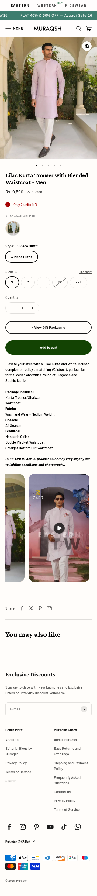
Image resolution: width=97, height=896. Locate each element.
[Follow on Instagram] (22, 827)
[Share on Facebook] (21, 608)
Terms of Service (18, 772)
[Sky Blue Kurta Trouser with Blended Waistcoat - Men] (12, 228)
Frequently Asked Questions (67, 780)
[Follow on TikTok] (64, 827)
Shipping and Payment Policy (71, 766)
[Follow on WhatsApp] (77, 827)
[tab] (47, 5)
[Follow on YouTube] (50, 827)
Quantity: (12, 297)
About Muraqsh (65, 740)
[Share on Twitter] (31, 608)
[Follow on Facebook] (9, 827)
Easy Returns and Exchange (67, 751)
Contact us (62, 792)
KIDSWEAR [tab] (75, 5)
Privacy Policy (16, 763)
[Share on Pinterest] (40, 608)
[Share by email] (49, 608)
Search (10, 781)
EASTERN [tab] (20, 5)
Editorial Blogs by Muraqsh (18, 751)
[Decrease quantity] (12, 308)
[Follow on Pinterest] (36, 827)
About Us (12, 740)
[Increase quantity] (32, 308)
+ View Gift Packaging (48, 327)
